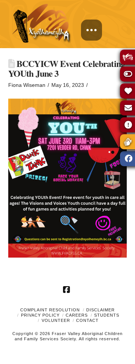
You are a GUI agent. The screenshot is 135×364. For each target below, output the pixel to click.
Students (106, 315)
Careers (77, 315)
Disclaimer (100, 310)
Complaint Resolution (50, 310)
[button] (91, 30)
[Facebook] (67, 289)
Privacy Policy (40, 315)
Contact (87, 320)
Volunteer (56, 320)
